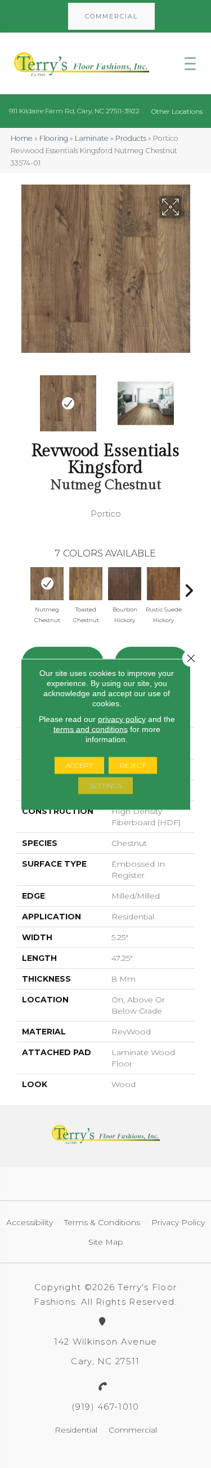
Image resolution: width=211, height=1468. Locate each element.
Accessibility (29, 1222)
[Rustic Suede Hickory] (163, 583)
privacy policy (122, 718)
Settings (105, 785)
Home (22, 138)
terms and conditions (90, 728)
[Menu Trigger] (190, 63)
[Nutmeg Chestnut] (47, 583)
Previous (22, 397)
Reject (133, 765)
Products (130, 138)
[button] (111, 16)
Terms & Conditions (102, 1222)
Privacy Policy (178, 1222)
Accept (79, 765)
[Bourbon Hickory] (124, 583)
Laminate (92, 138)
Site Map (105, 1242)
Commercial (133, 1430)
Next (189, 397)
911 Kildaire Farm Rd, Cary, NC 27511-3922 (74, 111)
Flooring (53, 138)
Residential (76, 1430)
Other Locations (177, 111)
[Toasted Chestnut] (85, 583)
